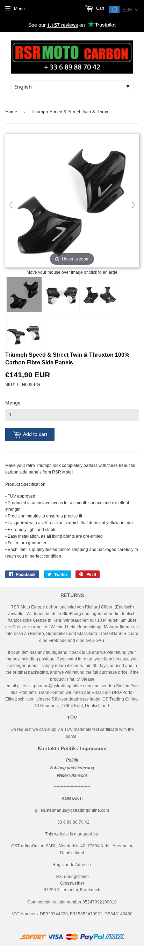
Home (11, 111)
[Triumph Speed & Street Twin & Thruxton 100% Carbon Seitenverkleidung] (24, 294)
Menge (13, 403)
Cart (99, 8)
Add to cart (35, 434)
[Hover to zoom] (72, 201)
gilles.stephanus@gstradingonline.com (54, 685)
